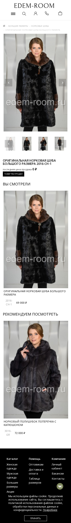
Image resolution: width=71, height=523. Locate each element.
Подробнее (50, 510)
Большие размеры (18, 26)
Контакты (58, 478)
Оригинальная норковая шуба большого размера (35, 292)
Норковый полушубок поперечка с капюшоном (30, 423)
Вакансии (58, 473)
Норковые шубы (40, 26)
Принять (35, 518)
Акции (10, 491)
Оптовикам (36, 464)
